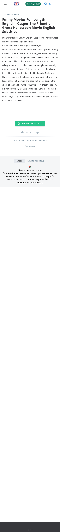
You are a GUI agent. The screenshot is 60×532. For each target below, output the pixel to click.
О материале (30, 146)
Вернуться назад (11, 14)
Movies (22, 140)
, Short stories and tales (37, 140)
